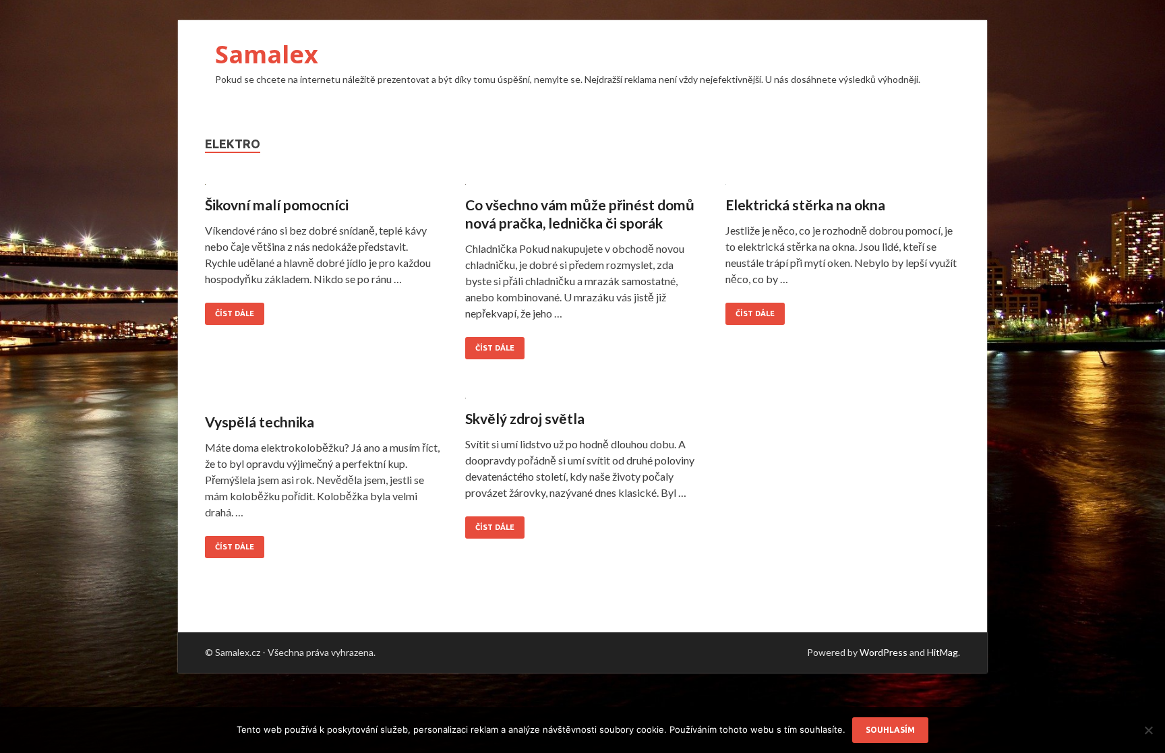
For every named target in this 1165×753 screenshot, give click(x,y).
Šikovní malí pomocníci (277, 204)
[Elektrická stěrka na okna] (842, 187)
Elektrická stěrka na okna (805, 204)
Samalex (266, 54)
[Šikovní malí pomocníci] (322, 187)
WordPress (883, 652)
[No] (1148, 730)
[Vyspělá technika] (322, 403)
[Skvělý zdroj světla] (582, 401)
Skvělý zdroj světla (525, 418)
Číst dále (234, 313)
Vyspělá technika (259, 421)
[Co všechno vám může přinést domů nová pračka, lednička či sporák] (582, 187)
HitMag (942, 652)
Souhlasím (890, 729)
